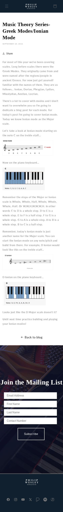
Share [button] (9, 53)
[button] (6, 6)
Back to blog (33, 337)
